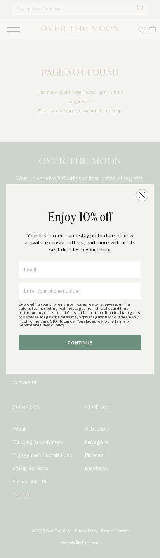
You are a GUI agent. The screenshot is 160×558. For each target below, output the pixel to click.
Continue (80, 343)
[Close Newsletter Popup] (142, 195)
